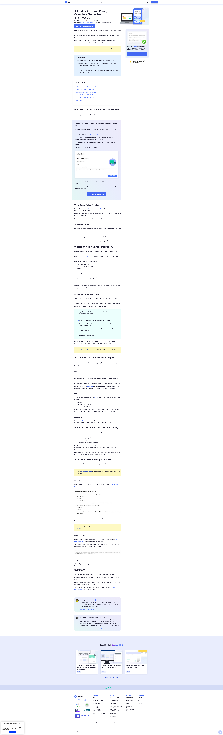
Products (79, 2)
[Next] (150, 663)
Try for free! (154, 2)
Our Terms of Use (96, 704)
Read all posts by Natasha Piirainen (86, 609)
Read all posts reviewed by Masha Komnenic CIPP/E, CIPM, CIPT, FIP (94, 628)
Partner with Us (129, 706)
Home (75, 8)
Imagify (139, 699)
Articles (79, 8)
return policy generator (86, 471)
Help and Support (129, 697)
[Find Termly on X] (79, 700)
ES (77, 729)
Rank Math (140, 700)
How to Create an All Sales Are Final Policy (87, 86)
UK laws (96, 397)
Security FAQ (128, 712)
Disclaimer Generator (113, 709)
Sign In (147, 2)
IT (77, 728)
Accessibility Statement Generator (116, 710)
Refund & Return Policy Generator (116, 706)
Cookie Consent (113, 713)
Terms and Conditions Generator (116, 699)
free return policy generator (87, 48)
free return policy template (94, 208)
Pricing (100, 2)
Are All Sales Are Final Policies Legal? (86, 92)
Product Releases (129, 700)
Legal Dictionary (129, 710)
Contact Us (128, 703)
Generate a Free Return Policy (84, 26)
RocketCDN (140, 701)
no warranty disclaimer (100, 287)
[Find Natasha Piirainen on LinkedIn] (95, 600)
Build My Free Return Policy (137, 54)
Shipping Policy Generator (114, 707)
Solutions (86, 2)
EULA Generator (113, 703)
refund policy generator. (92, 134)
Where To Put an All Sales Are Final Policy (87, 94)
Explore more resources (111, 677)
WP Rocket (140, 697)
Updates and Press (96, 714)
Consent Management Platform (115, 712)
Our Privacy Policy (96, 703)
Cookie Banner (112, 715)
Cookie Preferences (130, 709)
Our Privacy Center (96, 701)
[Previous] (72, 663)
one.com (139, 704)
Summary (79, 100)
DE (77, 731)
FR (77, 726)
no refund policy (86, 256)
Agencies (94, 2)
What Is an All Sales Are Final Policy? (86, 89)
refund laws (90, 386)
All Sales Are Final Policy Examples (86, 97)
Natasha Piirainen (82, 20)
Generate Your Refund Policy (97, 194)
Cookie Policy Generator (114, 700)
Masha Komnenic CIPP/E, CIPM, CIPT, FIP (88, 22)
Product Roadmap (129, 699)
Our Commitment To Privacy (98, 700)
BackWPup (140, 703)
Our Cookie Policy (96, 707)
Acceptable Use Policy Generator (116, 704)
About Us (94, 697)
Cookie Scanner (113, 716)
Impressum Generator (114, 701)
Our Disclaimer (95, 706)
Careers (94, 699)
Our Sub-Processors (96, 709)
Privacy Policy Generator (114, 697)
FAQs (127, 701)
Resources (106, 2)
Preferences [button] (7, 729)
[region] (111, 663)
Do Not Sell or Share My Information (99, 713)
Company (115, 2)
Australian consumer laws (86, 420)
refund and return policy (107, 37)
